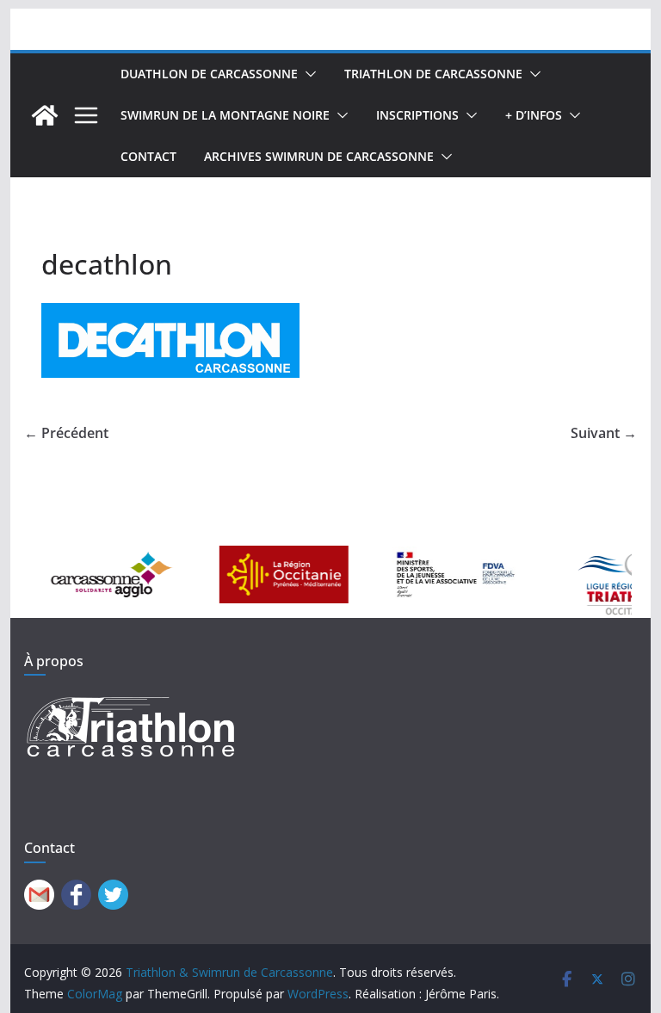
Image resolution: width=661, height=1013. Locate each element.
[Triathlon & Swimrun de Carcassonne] (44, 115)
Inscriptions (417, 115)
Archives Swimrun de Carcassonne (319, 156)
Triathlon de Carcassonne (433, 73)
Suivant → (604, 432)
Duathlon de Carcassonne (209, 73)
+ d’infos (533, 115)
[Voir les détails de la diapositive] (99, 574)
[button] (307, 74)
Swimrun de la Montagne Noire (225, 115)
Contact (148, 156)
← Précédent (66, 432)
